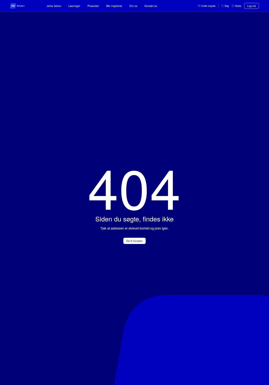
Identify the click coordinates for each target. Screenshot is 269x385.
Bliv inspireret (114, 6)
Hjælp (238, 6)
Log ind (251, 6)
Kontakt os (151, 6)
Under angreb (208, 6)
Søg (227, 6)
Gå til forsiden (134, 241)
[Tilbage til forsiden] (21, 6)
